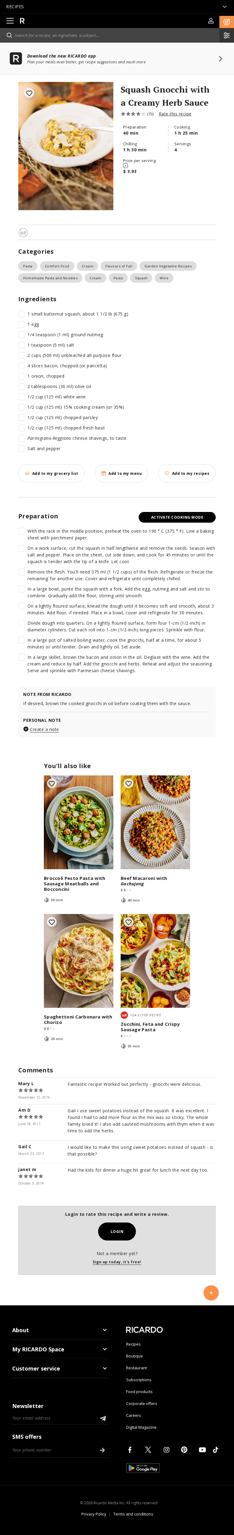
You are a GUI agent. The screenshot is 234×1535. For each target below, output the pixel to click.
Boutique (134, 1356)
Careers (133, 1415)
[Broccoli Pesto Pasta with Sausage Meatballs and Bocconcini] (78, 822)
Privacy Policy (93, 1514)
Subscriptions (138, 1379)
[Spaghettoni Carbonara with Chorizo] (78, 961)
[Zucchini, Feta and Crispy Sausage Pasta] (155, 961)
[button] (226, 22)
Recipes (133, 1344)
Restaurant (136, 1368)
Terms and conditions (133, 1514)
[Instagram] (167, 1449)
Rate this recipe (175, 114)
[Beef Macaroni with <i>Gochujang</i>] (155, 822)
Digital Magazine (141, 1427)
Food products (139, 1391)
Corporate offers (141, 1403)
